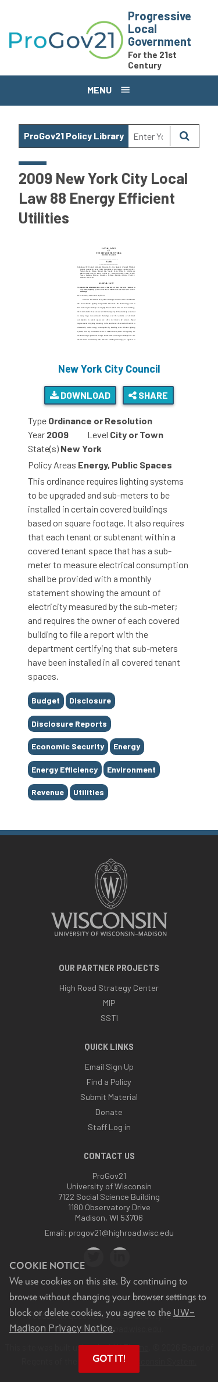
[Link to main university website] (109, 937)
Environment (131, 769)
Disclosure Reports (69, 723)
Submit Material (109, 1097)
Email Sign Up (109, 1066)
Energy (126, 746)
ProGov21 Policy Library (74, 135)
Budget (45, 700)
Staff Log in (109, 1127)
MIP (109, 1003)
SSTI (109, 1018)
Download (84, 394)
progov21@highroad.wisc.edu (121, 1232)
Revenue (47, 792)
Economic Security (67, 746)
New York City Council (109, 368)
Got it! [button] (109, 1358)
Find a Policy (109, 1082)
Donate (109, 1112)
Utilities (88, 792)
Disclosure (90, 700)
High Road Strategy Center (109, 988)
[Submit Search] (184, 136)
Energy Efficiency (64, 769)
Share (152, 394)
